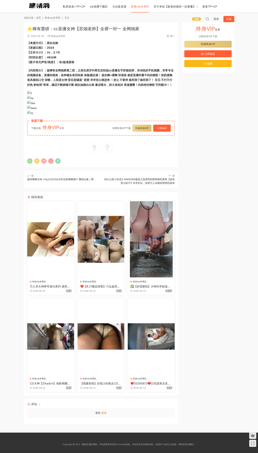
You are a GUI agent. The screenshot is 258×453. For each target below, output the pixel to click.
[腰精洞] (39, 6)
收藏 (209, 63)
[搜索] (207, 19)
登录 (104, 413)
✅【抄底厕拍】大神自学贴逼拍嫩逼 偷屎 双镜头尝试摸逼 (150, 286)
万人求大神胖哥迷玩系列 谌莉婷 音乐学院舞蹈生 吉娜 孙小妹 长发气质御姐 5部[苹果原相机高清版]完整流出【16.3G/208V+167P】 (50, 286)
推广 (172, 36)
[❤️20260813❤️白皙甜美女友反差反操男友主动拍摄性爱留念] (151, 336)
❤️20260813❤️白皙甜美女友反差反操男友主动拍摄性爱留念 (150, 383)
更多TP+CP (209, 6)
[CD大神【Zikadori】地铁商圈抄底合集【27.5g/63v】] (50, 336)
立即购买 (162, 128)
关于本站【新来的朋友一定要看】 (175, 6)
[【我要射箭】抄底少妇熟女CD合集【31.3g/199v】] (101, 336)
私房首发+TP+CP (74, 6)
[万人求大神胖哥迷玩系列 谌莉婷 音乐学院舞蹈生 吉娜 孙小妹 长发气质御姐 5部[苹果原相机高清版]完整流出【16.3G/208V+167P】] (50, 239)
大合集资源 (119, 6)
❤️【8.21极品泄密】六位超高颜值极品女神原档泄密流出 (100, 286)
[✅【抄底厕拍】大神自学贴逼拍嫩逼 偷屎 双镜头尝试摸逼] (151, 239)
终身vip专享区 (140, 6)
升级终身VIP (142, 128)
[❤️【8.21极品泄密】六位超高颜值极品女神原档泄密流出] (101, 239)
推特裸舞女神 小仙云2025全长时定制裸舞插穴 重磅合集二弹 (60, 179)
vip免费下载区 (99, 6)
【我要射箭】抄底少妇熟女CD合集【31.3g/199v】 (100, 383)
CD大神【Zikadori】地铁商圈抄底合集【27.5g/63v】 (50, 383)
